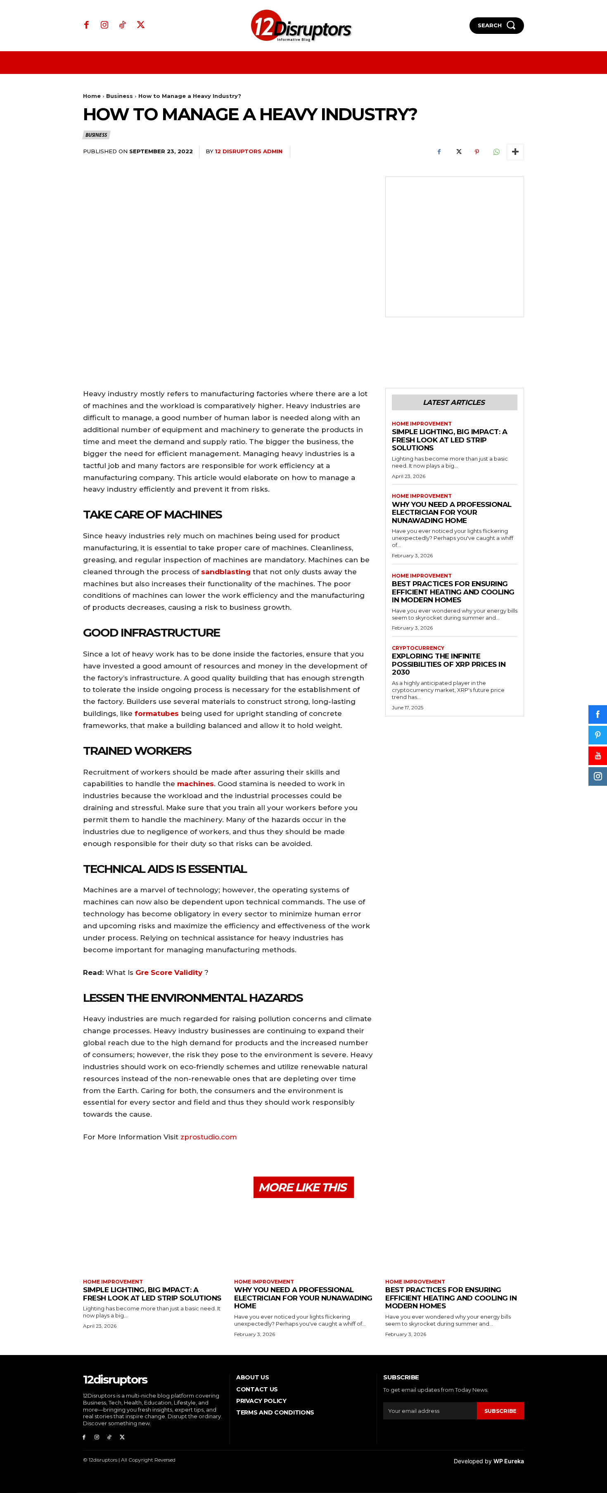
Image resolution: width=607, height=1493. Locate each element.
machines (195, 784)
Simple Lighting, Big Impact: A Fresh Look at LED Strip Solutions (449, 440)
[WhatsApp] (496, 152)
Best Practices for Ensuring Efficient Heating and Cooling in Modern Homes (453, 592)
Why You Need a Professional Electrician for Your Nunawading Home (452, 512)
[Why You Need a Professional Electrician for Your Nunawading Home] (303, 1239)
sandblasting (226, 572)
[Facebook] (87, 26)
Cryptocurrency (418, 648)
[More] (515, 152)
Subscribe (500, 1410)
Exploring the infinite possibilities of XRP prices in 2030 (448, 664)
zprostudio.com (208, 1137)
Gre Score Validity (168, 972)
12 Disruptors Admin (248, 151)
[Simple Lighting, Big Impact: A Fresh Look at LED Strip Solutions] (152, 1239)
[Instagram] (105, 26)
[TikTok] (123, 26)
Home (92, 96)
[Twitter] (141, 26)
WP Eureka (508, 1460)
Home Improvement (422, 424)
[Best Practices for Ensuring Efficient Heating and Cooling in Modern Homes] (454, 1239)
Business (119, 96)
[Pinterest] (477, 152)
